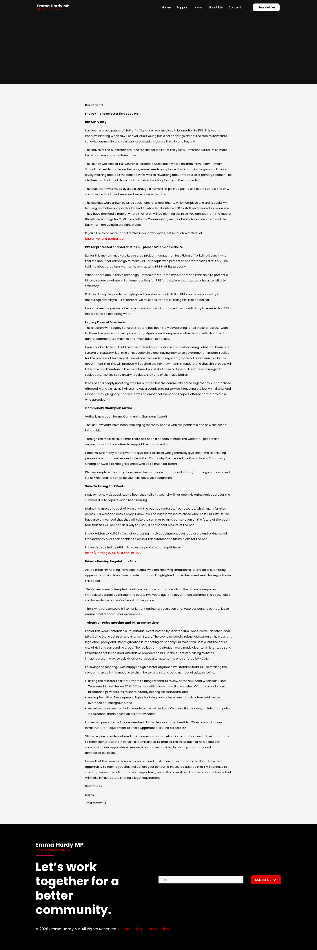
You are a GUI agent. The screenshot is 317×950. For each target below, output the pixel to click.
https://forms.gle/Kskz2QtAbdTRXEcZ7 (113, 553)
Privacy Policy (130, 928)
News (99, 63)
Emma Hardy (49, 63)
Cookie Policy (158, 928)
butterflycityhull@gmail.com (105, 239)
